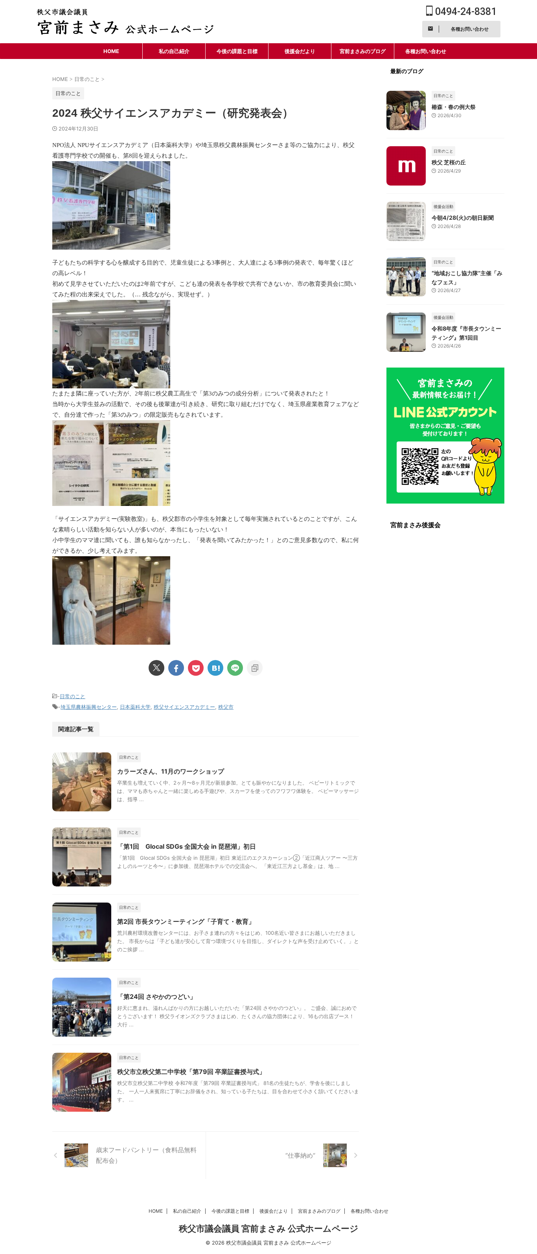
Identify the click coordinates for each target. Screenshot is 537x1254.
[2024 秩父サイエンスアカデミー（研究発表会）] (215, 668)
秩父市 (226, 707)
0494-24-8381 (465, 11)
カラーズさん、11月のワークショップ (170, 771)
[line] (235, 668)
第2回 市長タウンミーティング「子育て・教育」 (186, 921)
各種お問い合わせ (425, 51)
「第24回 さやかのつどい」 (156, 996)
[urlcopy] (255, 668)
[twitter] (156, 668)
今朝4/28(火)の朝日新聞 (463, 217)
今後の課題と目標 (237, 51)
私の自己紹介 (174, 51)
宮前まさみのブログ (363, 51)
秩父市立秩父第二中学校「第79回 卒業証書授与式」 (191, 1072)
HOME (111, 51)
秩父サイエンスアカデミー (184, 707)
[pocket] (196, 668)
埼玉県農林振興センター (89, 707)
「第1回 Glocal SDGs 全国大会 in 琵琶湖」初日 (186, 846)
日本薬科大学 (135, 707)
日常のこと (72, 696)
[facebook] (176, 668)
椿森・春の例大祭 (454, 106)
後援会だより (300, 51)
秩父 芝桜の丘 (449, 162)
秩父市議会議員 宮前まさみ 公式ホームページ (269, 1228)
